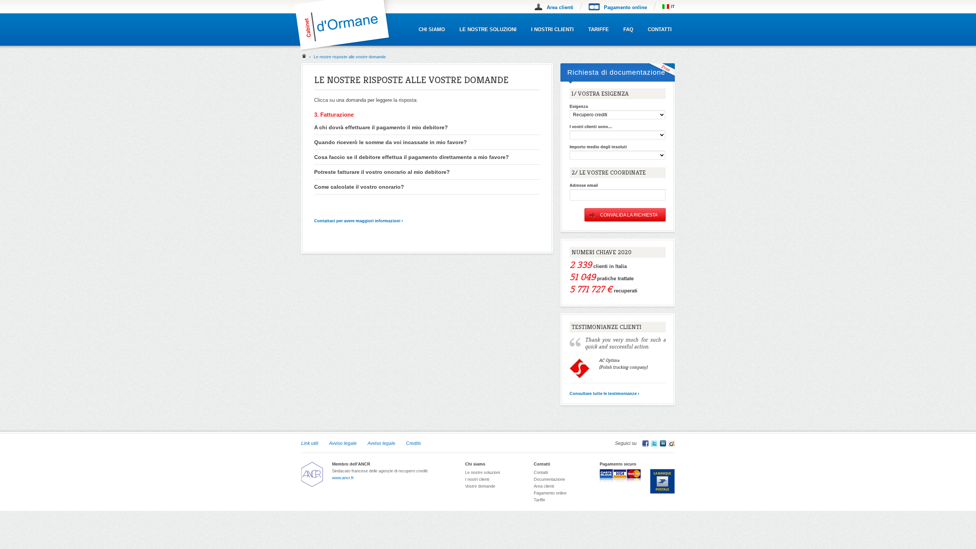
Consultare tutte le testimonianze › (604, 393)
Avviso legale (343, 443)
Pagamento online (625, 7)
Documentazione (549, 479)
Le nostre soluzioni (488, 29)
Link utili (309, 443)
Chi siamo (432, 29)
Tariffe (598, 29)
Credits (413, 443)
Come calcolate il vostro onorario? (359, 187)
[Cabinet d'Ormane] (347, 50)
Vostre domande (480, 486)
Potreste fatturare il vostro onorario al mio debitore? (382, 172)
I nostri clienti (552, 29)
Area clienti (560, 7)
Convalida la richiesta (629, 215)
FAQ (628, 29)
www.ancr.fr (343, 477)
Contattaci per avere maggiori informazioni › (358, 220)
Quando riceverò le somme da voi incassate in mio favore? (390, 142)
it (673, 6)
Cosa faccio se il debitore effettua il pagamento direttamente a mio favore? (411, 157)
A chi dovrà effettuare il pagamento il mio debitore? (381, 127)
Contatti (660, 29)
